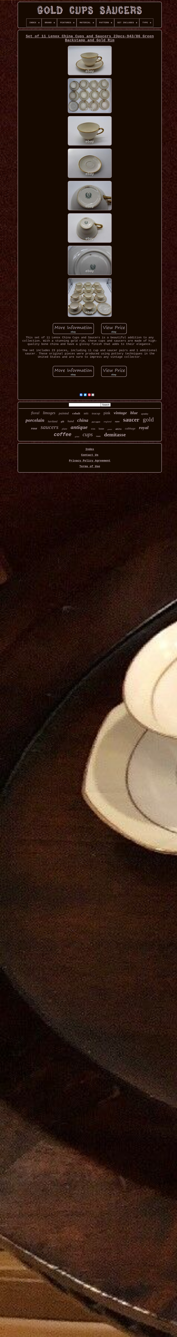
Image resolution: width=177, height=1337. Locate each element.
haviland (52, 421)
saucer (131, 419)
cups (88, 434)
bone (101, 428)
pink (107, 413)
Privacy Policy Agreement (89, 460)
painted (64, 413)
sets (86, 413)
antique (79, 427)
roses (98, 436)
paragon (96, 422)
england (107, 421)
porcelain (35, 420)
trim (93, 429)
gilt (62, 421)
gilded (77, 437)
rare (117, 421)
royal (143, 427)
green (110, 429)
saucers (49, 427)
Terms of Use (89, 466)
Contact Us (89, 455)
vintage (120, 412)
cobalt (76, 413)
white (118, 429)
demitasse (115, 434)
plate (64, 428)
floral (35, 413)
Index (89, 449)
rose (34, 428)
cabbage (130, 428)
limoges (49, 413)
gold (148, 419)
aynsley (144, 413)
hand (71, 421)
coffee (62, 435)
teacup (96, 413)
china (82, 420)
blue (134, 413)
